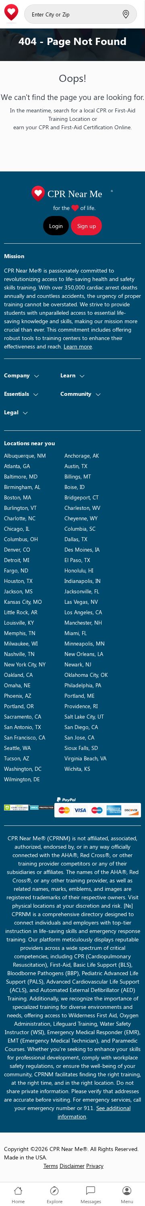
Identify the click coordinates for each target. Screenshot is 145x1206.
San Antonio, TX (22, 726)
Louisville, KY (19, 622)
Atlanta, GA (17, 465)
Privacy (95, 1165)
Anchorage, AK (81, 455)
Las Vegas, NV (81, 601)
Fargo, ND (16, 570)
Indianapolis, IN (82, 580)
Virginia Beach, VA (85, 758)
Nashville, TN (19, 653)
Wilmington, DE (22, 779)
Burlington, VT (20, 507)
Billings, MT (77, 476)
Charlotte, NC (19, 518)
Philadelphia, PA (82, 685)
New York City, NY (25, 664)
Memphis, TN (19, 632)
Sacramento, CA (22, 716)
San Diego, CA (81, 726)
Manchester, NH (83, 622)
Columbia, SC (79, 528)
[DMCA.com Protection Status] (42, 807)
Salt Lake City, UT (84, 716)
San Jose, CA (79, 737)
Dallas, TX (75, 539)
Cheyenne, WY (80, 518)
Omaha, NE (17, 685)
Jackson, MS (18, 591)
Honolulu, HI (78, 570)
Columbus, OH (21, 539)
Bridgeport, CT (81, 497)
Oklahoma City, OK (86, 674)
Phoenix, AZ (17, 695)
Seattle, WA (17, 747)
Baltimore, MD (20, 476)
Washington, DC (22, 768)
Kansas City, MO (23, 601)
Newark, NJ (77, 664)
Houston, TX (18, 580)
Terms (51, 1165)
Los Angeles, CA (83, 612)
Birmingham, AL (22, 486)
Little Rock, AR (20, 612)
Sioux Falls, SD (81, 747)
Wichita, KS (77, 768)
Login (56, 226)
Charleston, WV (82, 507)
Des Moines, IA (81, 549)
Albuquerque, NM (25, 455)
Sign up (86, 226)
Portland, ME (79, 695)
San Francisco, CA (24, 737)
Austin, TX (75, 465)
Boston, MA (17, 497)
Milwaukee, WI (20, 643)
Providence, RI (80, 706)
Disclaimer (72, 1165)
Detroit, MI (16, 559)
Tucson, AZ (16, 758)
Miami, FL (75, 632)
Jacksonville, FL (81, 591)
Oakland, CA (18, 674)
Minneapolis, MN (84, 643)
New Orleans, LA (83, 653)
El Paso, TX (77, 559)
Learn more (78, 346)
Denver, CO (17, 549)
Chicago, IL (16, 528)
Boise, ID (74, 486)
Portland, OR (19, 706)
